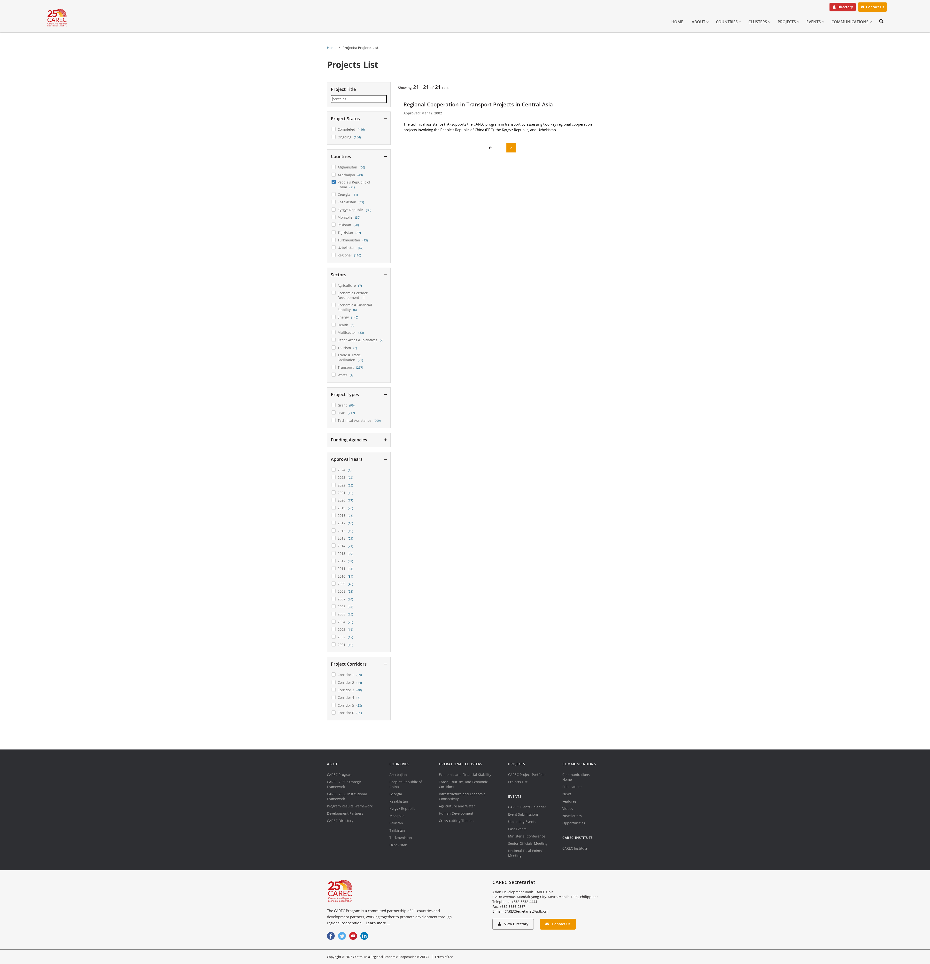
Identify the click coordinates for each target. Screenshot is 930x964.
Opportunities (573, 823)
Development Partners (345, 813)
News (566, 794)
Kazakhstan (398, 801)
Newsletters (572, 815)
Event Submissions (523, 814)
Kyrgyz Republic (402, 808)
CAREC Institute (575, 848)
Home (331, 47)
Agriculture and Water (457, 806)
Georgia (395, 794)
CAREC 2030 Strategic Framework (344, 784)
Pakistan (396, 823)
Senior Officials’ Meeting (527, 843)
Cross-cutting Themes (456, 820)
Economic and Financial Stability (465, 774)
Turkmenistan (400, 837)
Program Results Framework (349, 806)
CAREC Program (339, 774)
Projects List (517, 782)
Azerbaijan (398, 774)
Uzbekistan (398, 845)
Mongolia (396, 815)
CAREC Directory (340, 820)
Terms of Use (444, 957)
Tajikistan (397, 830)
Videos (567, 808)
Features (569, 801)
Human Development (456, 813)
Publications (572, 786)
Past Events (517, 829)
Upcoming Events (522, 821)
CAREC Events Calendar (527, 807)
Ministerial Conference (526, 836)
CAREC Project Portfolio (526, 774)
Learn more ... (378, 922)
